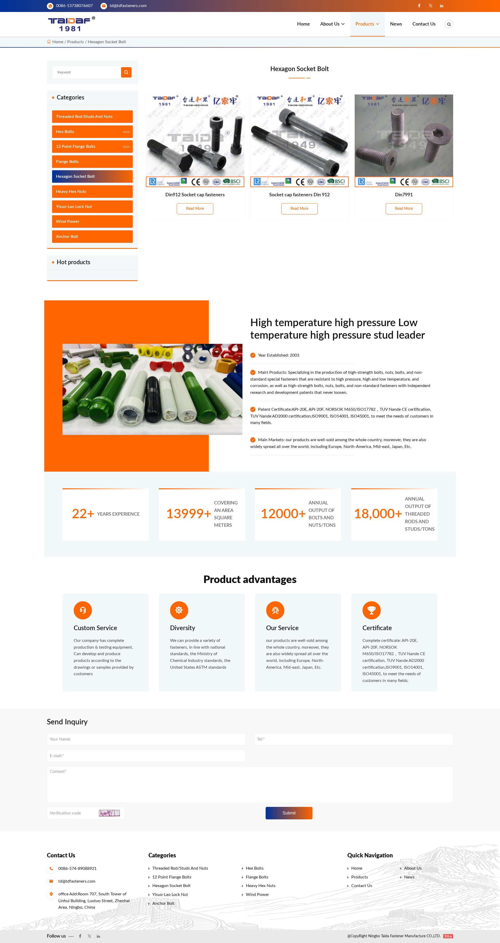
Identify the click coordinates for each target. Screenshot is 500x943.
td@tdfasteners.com (128, 6)
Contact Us (424, 24)
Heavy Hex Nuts (71, 191)
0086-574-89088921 (77, 868)
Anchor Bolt (67, 237)
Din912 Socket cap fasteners (195, 195)
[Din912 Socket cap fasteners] (195, 140)
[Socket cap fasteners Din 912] (299, 140)
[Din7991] (404, 140)
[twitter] (430, 6)
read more (195, 209)
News (396, 24)
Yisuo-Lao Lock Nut (74, 207)
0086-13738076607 (74, 6)
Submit (289, 813)
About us (330, 24)
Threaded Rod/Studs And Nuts (84, 117)
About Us (413, 868)
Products (364, 24)
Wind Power (67, 221)
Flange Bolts (67, 162)
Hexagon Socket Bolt (107, 42)
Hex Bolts (65, 132)
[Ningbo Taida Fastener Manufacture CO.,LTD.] (73, 24)
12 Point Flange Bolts (75, 146)
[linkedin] (441, 6)
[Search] (449, 24)
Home (303, 24)
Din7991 (404, 195)
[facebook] (419, 6)
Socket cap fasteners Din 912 (299, 195)
